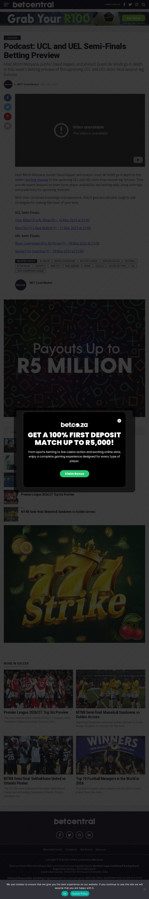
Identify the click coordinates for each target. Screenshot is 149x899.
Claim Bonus (74, 474)
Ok (65, 893)
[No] (144, 889)
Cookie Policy (80, 893)
